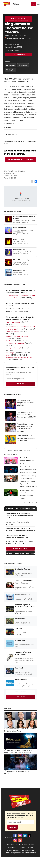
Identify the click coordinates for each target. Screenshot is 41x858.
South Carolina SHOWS (13, 563)
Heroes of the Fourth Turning (17, 336)
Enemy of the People (14, 348)
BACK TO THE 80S (19, 228)
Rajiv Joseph (12, 134)
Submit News (12, 847)
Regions (22, 847)
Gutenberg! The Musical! (15, 343)
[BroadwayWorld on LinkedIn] (25, 835)
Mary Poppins (18, 239)
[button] (33, 4)
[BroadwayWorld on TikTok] (30, 835)
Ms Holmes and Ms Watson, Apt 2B (19, 357)
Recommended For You (12, 394)
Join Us (31, 845)
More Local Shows (20, 549)
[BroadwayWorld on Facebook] (15, 835)
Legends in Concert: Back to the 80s (24, 217)
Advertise (10, 845)
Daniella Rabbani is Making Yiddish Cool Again (27, 460)
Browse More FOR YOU (19, 450)
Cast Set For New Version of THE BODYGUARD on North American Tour (20, 530)
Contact (24, 845)
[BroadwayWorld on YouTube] (20, 840)
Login (28, 4)
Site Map (30, 847)
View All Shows (20, 692)
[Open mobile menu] (38, 4)
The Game (10, 341)
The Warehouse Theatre (22, 38)
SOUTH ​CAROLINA (16, 4)
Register (21, 4)
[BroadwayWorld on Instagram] (20, 835)
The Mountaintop (12, 332)
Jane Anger (10, 353)
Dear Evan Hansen (20, 250)
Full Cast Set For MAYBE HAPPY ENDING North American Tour (18, 536)
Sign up (20, 384)
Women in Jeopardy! (14, 322)
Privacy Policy (30, 853)
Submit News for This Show (20, 159)
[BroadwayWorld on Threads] (15, 840)
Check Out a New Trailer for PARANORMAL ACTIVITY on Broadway (28, 469)
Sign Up (12, 827)
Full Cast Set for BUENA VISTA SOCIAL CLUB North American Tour (20, 543)
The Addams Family (21, 260)
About (18, 845)
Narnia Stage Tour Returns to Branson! (17, 523)
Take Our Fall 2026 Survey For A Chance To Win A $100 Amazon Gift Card (19, 515)
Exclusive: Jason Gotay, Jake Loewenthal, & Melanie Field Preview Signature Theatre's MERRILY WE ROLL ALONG (28, 481)
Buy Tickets (18, 55)
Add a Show (20, 697)
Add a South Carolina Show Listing (20, 553)
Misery (8, 355)
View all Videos (29, 503)
